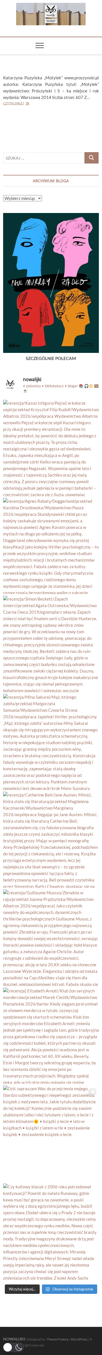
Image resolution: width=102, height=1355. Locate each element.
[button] (13, 1347)
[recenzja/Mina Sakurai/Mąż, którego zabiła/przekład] (51, 742)
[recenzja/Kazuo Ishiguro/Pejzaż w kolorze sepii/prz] (51, 448)
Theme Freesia (57, 1339)
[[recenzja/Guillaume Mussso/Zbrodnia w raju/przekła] (51, 937)
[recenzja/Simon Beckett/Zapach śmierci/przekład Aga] (51, 644)
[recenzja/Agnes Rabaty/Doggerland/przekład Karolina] (51, 546)
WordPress (79, 1339)
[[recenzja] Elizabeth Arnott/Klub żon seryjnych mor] (51, 1036)
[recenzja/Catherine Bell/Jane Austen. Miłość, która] (51, 840)
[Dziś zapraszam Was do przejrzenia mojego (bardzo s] (51, 1133)
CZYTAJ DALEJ (13, 103)
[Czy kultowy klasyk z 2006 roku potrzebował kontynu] (51, 1232)
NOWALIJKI (14, 1339)
